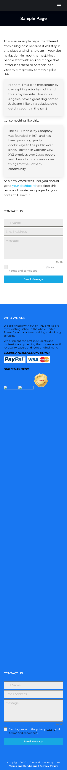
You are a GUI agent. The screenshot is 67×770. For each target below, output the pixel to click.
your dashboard (24, 185)
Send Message (33, 279)
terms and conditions (23, 270)
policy (50, 267)
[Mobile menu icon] (59, 5)
